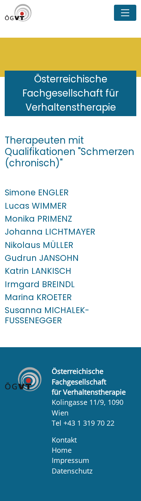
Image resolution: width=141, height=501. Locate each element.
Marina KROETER (38, 297)
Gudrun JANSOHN (42, 258)
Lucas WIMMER (36, 205)
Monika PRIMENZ (38, 218)
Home (62, 450)
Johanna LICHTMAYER (50, 231)
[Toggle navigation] (125, 13)
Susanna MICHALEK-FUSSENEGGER (47, 315)
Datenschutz (72, 470)
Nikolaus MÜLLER (39, 245)
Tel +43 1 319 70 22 (83, 423)
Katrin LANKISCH (38, 271)
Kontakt (64, 440)
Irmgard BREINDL (40, 284)
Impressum (70, 460)
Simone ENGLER (37, 192)
